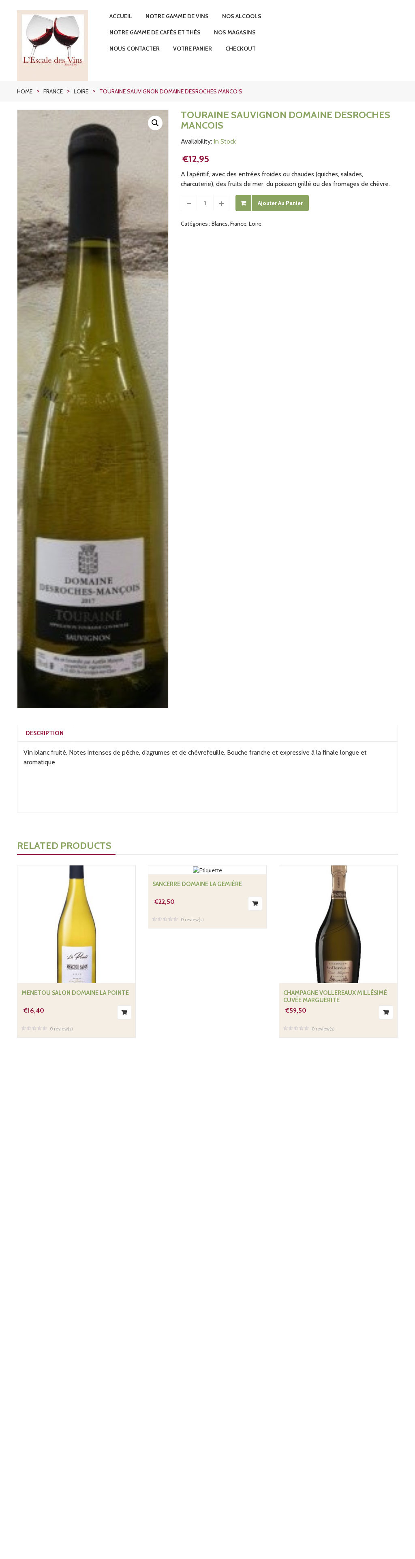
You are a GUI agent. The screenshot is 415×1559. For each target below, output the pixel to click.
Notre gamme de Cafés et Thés (155, 32)
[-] (189, 203)
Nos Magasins (235, 32)
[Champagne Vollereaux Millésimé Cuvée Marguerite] (338, 924)
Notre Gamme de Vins (177, 16)
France (53, 91)
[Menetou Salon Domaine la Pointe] (76, 924)
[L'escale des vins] (60, 45)
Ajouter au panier (280, 203)
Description (45, 733)
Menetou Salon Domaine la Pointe (75, 992)
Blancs (220, 223)
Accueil (120, 16)
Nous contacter (134, 48)
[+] (221, 203)
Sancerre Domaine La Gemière (197, 884)
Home (24, 91)
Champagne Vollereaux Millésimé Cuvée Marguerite (335, 996)
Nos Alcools (241, 16)
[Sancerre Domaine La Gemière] (207, 869)
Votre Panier (192, 48)
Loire (81, 91)
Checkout (240, 48)
